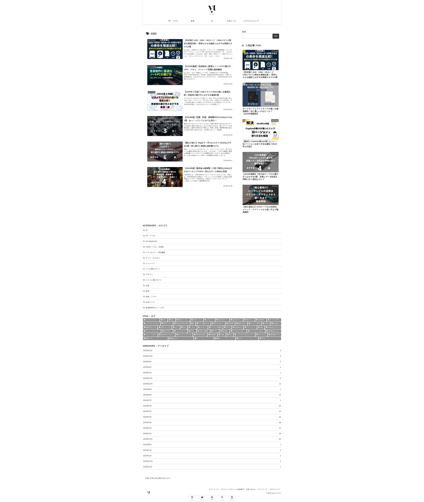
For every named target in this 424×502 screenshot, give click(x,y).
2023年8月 (212, 445)
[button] (400, 369)
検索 (244, 32)
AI (146, 230)
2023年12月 (212, 439)
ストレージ (150, 263)
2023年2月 (212, 456)
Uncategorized (151, 241)
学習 (147, 286)
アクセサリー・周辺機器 (155, 252)
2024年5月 (212, 411)
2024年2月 (212, 428)
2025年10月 (212, 356)
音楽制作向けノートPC (155, 308)
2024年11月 (212, 378)
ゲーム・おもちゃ (153, 258)
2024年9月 (212, 389)
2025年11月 (212, 351)
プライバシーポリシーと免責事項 (232, 489)
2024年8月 (212, 395)
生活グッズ (150, 302)
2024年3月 (212, 422)
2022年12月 (212, 461)
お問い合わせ (250, 489)
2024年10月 (212, 384)
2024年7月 (212, 400)
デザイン (149, 274)
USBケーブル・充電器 (155, 247)
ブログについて (274, 489)
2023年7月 (212, 450)
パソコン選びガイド (154, 280)
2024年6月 (212, 406)
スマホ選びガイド (153, 269)
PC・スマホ (150, 236)
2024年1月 (212, 433)
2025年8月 (212, 362)
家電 (147, 291)
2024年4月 (212, 417)
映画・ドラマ (151, 297)
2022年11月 (212, 467)
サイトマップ (213, 489)
